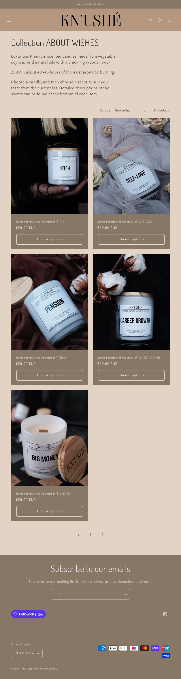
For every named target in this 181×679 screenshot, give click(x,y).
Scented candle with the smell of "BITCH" (40, 221)
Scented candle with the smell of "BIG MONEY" (43, 493)
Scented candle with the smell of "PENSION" (42, 357)
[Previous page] (78, 535)
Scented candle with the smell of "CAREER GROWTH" (129, 357)
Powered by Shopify (45, 669)
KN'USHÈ (27, 669)
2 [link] (103, 535)
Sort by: (105, 110)
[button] (9, 20)
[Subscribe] (125, 594)
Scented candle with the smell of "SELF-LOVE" (125, 221)
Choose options (49, 239)
